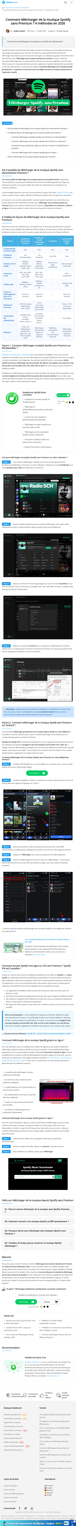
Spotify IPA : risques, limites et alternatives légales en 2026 (49, 1033)
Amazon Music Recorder (13, 1438)
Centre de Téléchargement (14, 1494)
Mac (64, 712)
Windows (57, 712)
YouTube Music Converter (13, 1426)
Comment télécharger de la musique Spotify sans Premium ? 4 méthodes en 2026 (31, 10)
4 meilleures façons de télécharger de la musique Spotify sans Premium (34, 133)
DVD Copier (51, 1518)
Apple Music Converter (12, 1422)
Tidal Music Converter (12, 1434)
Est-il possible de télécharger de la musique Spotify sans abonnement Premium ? (38, 128)
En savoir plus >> (40, 954)
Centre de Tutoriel (10, 1497)
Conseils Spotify (62, 31)
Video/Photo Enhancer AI (13, 1450)
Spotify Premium (63, 192)
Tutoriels (8, 8)
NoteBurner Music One (33, 1362)
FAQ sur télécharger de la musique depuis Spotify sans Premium (32, 157)
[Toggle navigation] (71, 2)
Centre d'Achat (9, 1490)
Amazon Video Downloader (14, 1446)
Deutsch (50, 1490)
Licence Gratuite (10, 1501)
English (49, 1488)
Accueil (3, 1516)
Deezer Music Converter (13, 1430)
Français (50, 1485)
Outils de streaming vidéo (14, 1518)
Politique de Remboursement (49, 1516)
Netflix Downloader (11, 1442)
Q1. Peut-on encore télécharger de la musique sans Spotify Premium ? (37, 1210)
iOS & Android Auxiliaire (66, 1518)
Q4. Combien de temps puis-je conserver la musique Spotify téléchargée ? (33, 1244)
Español (50, 1493)
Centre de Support (11, 1486)
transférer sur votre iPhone (59, 1023)
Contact (65, 1516)
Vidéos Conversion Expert (35, 1518)
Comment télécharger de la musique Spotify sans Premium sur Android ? (39, 141)
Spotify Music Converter (13, 1418)
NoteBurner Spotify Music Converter (15, 355)
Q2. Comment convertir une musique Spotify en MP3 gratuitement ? (37, 1221)
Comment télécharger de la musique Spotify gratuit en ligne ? (34, 152)
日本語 (49, 1495)
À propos (11, 1516)
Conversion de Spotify (20, 8)
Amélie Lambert (19, 31)
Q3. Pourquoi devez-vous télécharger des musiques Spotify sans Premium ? (35, 1232)
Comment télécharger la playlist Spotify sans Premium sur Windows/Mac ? (39, 137)
